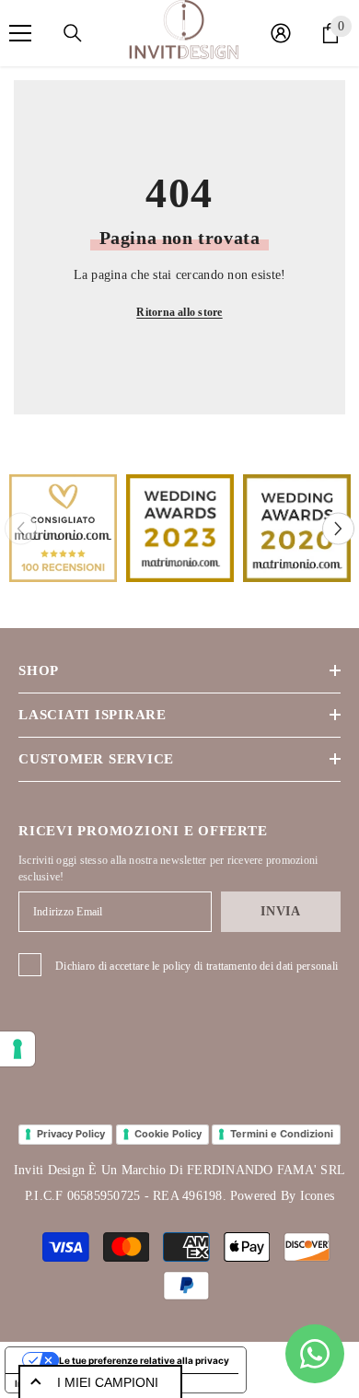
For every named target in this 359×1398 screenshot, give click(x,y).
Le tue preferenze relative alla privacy (144, 1360)
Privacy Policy (71, 1133)
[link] (63, 528)
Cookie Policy (168, 1133)
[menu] (20, 33)
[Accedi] (281, 33)
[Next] (338, 528)
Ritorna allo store (179, 312)
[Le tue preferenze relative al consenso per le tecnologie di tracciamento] (17, 1048)
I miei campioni (107, 1382)
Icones (317, 1196)
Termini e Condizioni (281, 1133)
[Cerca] (73, 33)
